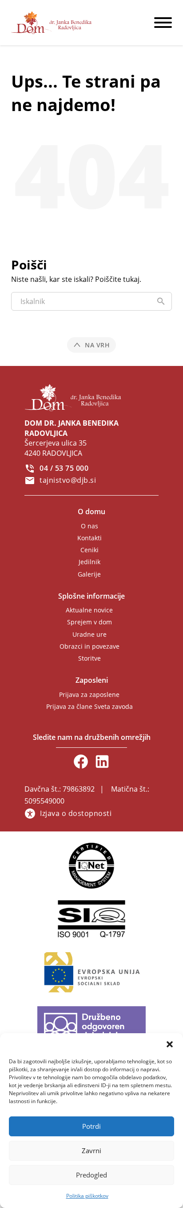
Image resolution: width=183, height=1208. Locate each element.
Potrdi (91, 1126)
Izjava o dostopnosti (75, 813)
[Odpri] (163, 22)
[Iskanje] (161, 301)
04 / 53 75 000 (64, 468)
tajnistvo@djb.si (68, 480)
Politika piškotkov (87, 1196)
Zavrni (91, 1150)
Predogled (91, 1174)
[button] (169, 1044)
